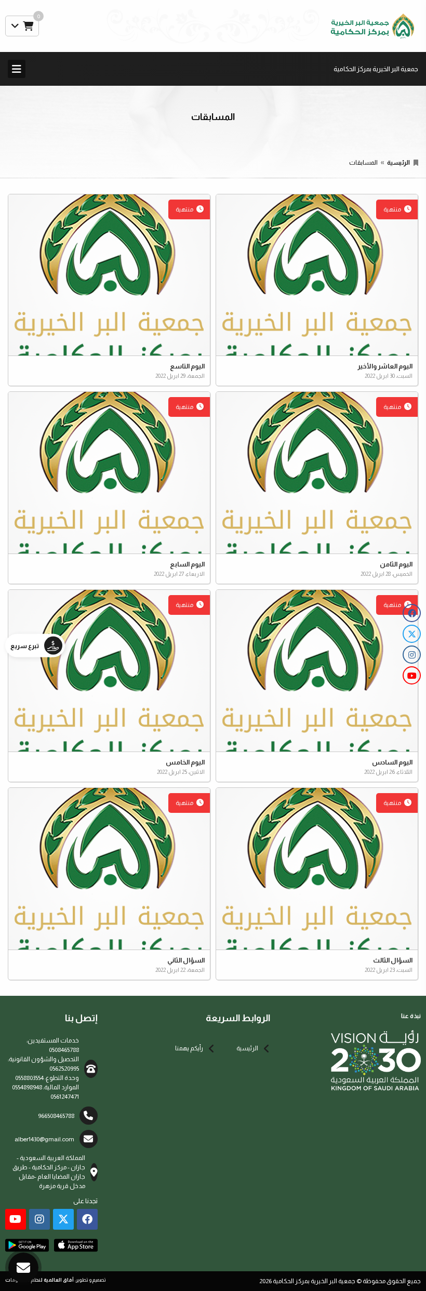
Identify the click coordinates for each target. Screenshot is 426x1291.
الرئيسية (398, 162)
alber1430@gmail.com (44, 1139)
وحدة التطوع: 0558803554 (47, 1078)
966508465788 (56, 1115)
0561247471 (64, 1096)
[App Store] (76, 1245)
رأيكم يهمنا (189, 1048)
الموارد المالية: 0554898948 (45, 1087)
